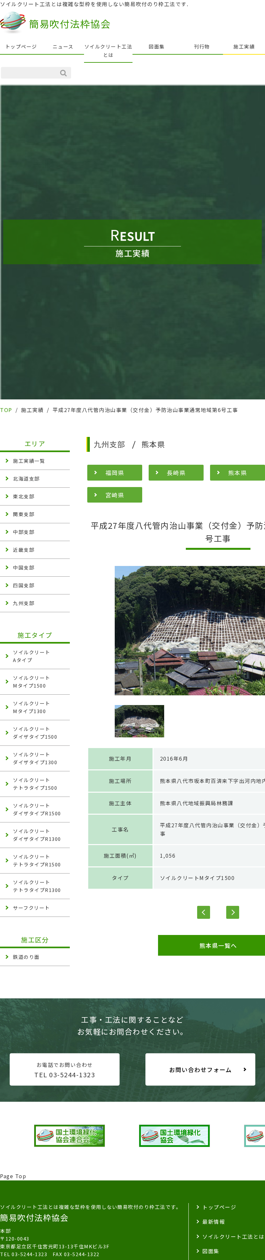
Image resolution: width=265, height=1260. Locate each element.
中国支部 (23, 567)
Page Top (13, 1176)
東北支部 (23, 496)
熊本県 (237, 472)
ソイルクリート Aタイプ (31, 656)
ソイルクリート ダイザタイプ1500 (35, 732)
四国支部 (23, 585)
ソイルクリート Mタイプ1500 (31, 681)
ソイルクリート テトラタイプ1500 (35, 784)
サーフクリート (31, 907)
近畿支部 (23, 549)
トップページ (21, 46)
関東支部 (23, 514)
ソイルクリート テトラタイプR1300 (37, 886)
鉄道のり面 (26, 956)
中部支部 (23, 531)
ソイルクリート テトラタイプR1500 (37, 860)
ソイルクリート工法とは (108, 50)
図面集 (157, 46)
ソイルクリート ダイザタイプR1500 (37, 809)
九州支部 (23, 603)
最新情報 (213, 1221)
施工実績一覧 (29, 460)
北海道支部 (26, 478)
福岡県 (114, 472)
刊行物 (202, 46)
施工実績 (244, 46)
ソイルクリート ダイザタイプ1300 (35, 758)
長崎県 (176, 472)
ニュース (63, 46)
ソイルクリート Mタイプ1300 (31, 707)
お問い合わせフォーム (200, 1069)
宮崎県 (114, 495)
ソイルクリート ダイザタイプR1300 (37, 835)
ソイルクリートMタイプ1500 (197, 878)
